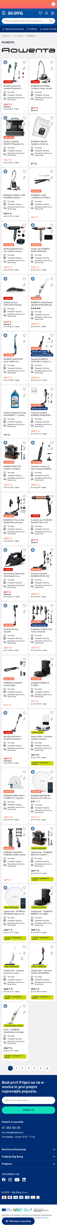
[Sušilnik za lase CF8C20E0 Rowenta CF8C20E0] (15, 302)
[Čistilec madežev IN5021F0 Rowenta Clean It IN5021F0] (15, 140)
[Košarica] (52, 13)
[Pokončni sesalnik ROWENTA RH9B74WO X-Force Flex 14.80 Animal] (42, 412)
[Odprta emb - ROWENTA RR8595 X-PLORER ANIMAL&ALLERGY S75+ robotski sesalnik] (42, 913)
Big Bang (19, 95)
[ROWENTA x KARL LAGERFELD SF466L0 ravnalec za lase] (42, 194)
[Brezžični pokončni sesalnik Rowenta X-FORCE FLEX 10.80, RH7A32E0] (15, 738)
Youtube (17, 1179)
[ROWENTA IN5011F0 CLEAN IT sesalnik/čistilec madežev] (15, 465)
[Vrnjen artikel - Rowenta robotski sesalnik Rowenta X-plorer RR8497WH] (42, 738)
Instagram (10, 1179)
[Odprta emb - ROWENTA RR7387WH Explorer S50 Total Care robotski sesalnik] (15, 913)
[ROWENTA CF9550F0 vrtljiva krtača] (15, 682)
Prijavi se (28, 1109)
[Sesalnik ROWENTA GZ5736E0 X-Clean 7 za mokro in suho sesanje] (42, 358)
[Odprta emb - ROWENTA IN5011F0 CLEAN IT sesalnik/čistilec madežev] (42, 854)
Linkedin (24, 1179)
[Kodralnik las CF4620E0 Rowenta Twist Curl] (42, 519)
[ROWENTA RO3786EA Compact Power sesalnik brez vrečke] (42, 86)
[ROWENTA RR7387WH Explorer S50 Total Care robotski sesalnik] (42, 796)
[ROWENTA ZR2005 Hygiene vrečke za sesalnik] (42, 140)
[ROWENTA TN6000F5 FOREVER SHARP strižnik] (15, 854)
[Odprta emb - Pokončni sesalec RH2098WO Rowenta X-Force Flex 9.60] (42, 972)
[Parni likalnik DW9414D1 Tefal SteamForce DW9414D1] (15, 574)
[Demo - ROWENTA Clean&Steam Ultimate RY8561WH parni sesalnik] (15, 1031)
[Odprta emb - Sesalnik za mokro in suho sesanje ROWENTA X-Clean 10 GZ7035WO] (15, 972)
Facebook (3, 1179)
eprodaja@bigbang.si (13, 1132)
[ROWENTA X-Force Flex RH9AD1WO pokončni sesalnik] (15, 519)
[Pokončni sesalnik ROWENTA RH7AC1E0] (42, 574)
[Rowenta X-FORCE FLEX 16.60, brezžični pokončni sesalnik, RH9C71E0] (42, 628)
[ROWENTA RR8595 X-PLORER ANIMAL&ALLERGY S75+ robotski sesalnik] (42, 682)
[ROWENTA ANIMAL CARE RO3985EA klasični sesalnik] (15, 194)
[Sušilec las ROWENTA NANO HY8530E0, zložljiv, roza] (42, 248)
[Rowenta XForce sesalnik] (15, 628)
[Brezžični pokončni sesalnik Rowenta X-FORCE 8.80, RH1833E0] (15, 86)
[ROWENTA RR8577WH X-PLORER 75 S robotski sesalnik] (15, 796)
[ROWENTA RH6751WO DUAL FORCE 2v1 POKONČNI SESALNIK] (15, 358)
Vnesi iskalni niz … (24, 21)
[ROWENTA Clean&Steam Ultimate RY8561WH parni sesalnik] (42, 302)
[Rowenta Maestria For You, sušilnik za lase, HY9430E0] (15, 248)
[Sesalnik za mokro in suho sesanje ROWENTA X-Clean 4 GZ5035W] (42, 465)
